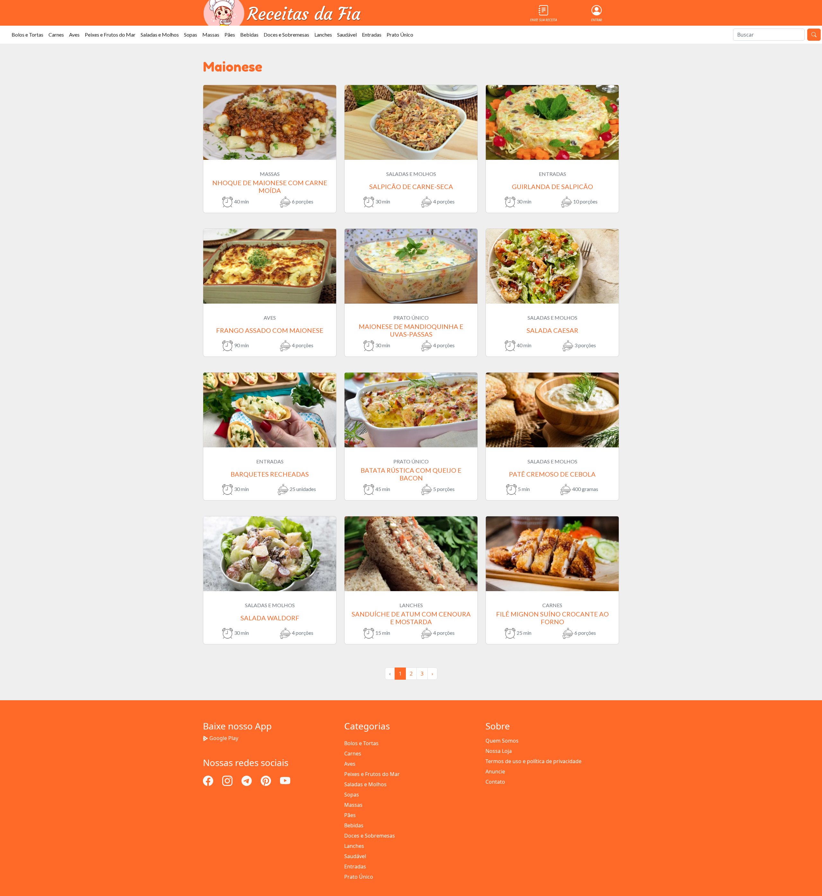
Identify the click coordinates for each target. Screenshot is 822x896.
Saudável (347, 34)
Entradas (371, 34)
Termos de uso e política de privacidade (533, 761)
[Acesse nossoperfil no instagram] (228, 780)
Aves (74, 34)
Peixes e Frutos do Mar (110, 34)
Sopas (190, 34)
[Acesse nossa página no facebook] (208, 780)
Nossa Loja (498, 750)
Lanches (323, 34)
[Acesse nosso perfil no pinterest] (266, 780)
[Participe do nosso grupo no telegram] (247, 780)
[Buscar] (814, 35)
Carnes (56, 34)
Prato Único (400, 34)
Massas (210, 34)
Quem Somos (502, 740)
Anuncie (495, 771)
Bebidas (249, 34)
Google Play (223, 738)
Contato (495, 781)
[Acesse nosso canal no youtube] (285, 780)
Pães (229, 34)
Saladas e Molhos (160, 34)
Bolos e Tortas (27, 34)
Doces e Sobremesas (286, 34)
